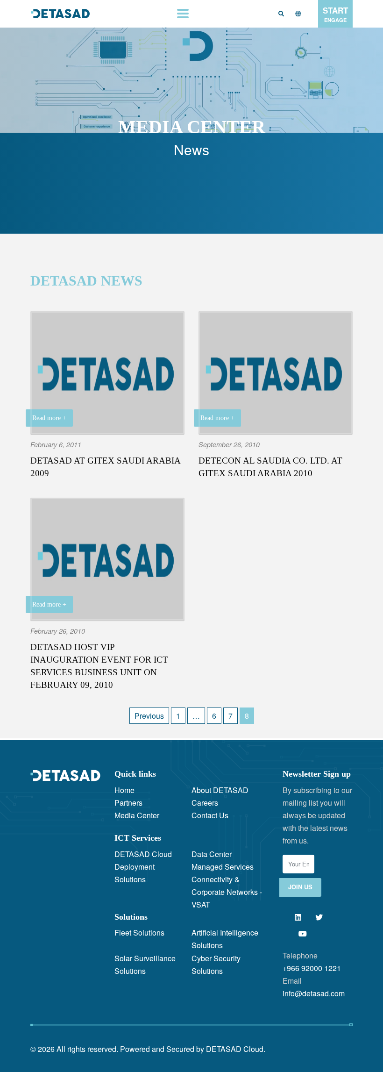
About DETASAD (220, 790)
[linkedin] (298, 917)
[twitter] (319, 917)
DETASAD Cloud (143, 854)
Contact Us (210, 815)
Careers (205, 802)
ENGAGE (335, 14)
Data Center (212, 854)
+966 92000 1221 (312, 968)
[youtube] (302, 933)
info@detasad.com (314, 993)
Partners (128, 802)
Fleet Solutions (139, 932)
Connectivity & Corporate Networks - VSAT (227, 892)
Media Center (136, 815)
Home (124, 790)
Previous (149, 715)
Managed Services (223, 866)
